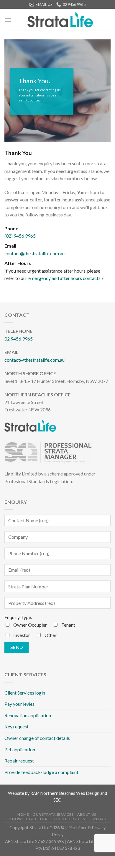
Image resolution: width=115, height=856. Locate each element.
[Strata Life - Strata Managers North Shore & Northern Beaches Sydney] (60, 20)
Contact (97, 819)
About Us (86, 814)
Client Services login (24, 692)
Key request (16, 726)
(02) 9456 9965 (20, 235)
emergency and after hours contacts (64, 278)
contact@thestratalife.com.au (34, 253)
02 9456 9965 (18, 338)
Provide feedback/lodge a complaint (41, 772)
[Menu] (8, 20)
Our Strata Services (53, 814)
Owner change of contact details (37, 738)
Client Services (69, 819)
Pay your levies (19, 704)
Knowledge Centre (29, 819)
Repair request (19, 760)
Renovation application (27, 715)
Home (23, 814)
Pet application (19, 749)
